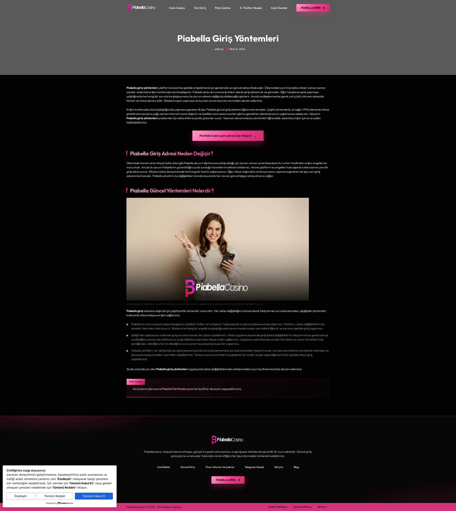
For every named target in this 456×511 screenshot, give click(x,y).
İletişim (278, 467)
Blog (296, 467)
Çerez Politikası (302, 507)
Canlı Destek (279, 8)
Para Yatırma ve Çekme (220, 467)
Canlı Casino (177, 8)
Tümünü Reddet (54, 496)
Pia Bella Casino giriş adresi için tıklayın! (226, 135)
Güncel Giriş (187, 467)
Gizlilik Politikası (277, 507)
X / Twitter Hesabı (251, 8)
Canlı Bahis (163, 467)
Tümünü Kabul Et (93, 496)
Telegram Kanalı (254, 467)
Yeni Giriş (200, 8)
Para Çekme (223, 8)
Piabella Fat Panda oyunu (178, 389)
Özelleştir (20, 496)
